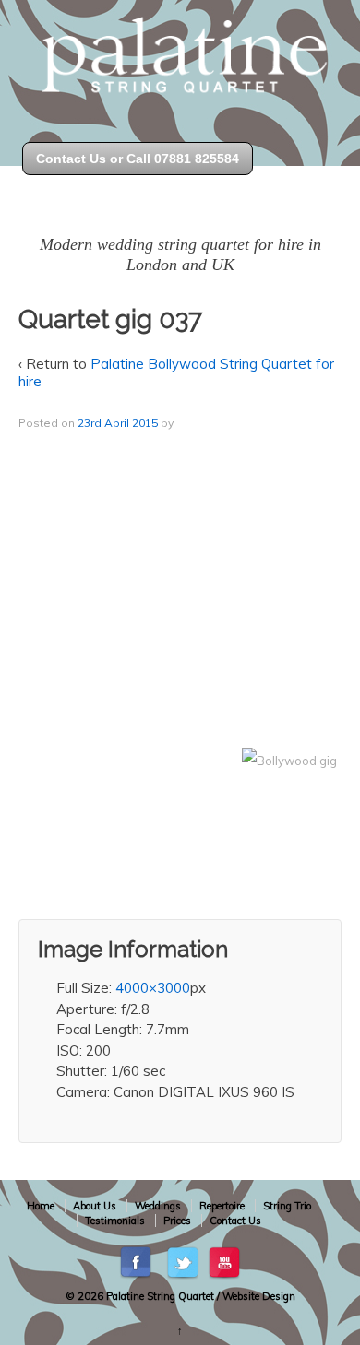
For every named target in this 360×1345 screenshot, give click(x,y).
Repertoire (222, 1205)
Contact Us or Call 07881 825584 (137, 158)
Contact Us (235, 1220)
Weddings (158, 1205)
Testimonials (115, 1220)
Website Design (258, 1296)
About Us (94, 1205)
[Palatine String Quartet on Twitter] (182, 1262)
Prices (177, 1220)
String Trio (287, 1205)
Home (40, 1205)
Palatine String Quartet (160, 1296)
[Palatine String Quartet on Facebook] (137, 1262)
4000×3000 (152, 988)
